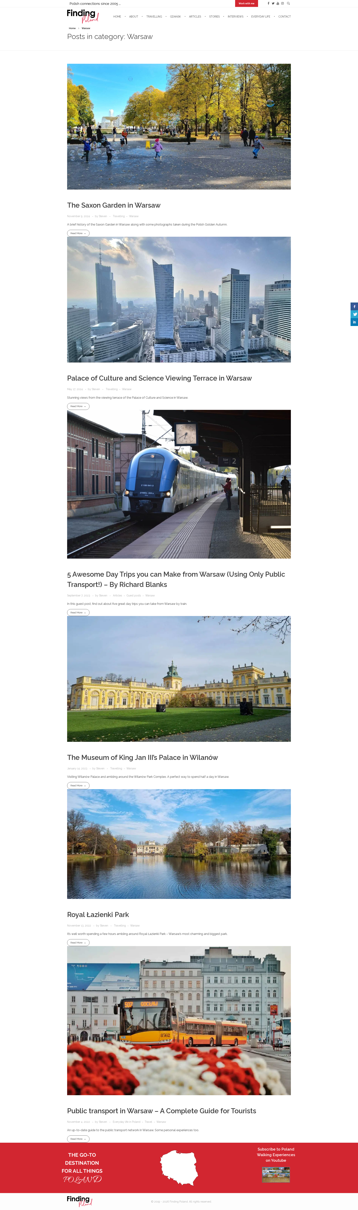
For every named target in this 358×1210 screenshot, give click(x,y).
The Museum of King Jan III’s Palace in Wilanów (142, 757)
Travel (148, 1121)
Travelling (119, 216)
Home (72, 28)
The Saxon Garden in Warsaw (114, 205)
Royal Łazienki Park (98, 914)
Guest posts (133, 595)
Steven (103, 216)
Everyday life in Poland (126, 1121)
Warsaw (134, 216)
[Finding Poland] (105, 1201)
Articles (117, 595)
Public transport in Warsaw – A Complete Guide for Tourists (161, 1111)
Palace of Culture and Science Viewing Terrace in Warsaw (159, 378)
